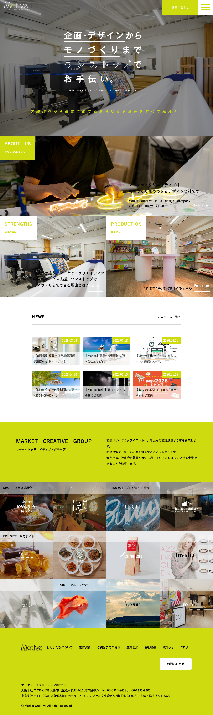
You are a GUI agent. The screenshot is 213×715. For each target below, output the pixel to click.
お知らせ (168, 647)
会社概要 (150, 647)
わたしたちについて (60, 647)
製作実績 (85, 647)
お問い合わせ (180, 7)
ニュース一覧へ (171, 316)
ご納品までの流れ (108, 647)
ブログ (184, 647)
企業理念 (132, 647)
